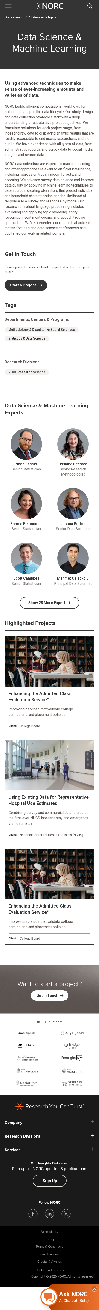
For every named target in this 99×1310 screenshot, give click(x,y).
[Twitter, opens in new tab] (66, 1213)
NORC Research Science (26, 372)
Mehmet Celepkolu (73, 578)
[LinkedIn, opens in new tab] (49, 1213)
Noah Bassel (26, 464)
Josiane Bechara (73, 464)
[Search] (90, 6)
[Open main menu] (8, 6)
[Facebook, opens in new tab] (33, 1213)
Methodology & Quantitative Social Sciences (41, 329)
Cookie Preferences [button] (49, 1270)
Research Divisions (22, 1136)
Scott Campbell (26, 578)
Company (13, 1122)
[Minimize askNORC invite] (94, 1289)
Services (12, 1149)
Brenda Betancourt (26, 524)
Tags (10, 305)
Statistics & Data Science (26, 338)
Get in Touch (20, 254)
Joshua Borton (72, 524)
